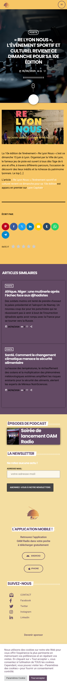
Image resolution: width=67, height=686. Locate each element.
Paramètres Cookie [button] (15, 678)
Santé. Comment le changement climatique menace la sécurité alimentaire (30, 359)
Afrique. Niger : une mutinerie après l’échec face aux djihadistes (32, 293)
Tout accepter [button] (38, 678)
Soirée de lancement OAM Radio (39, 436)
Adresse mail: (14, 468)
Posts (33, 32)
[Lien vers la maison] (7, 5)
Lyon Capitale (35, 187)
